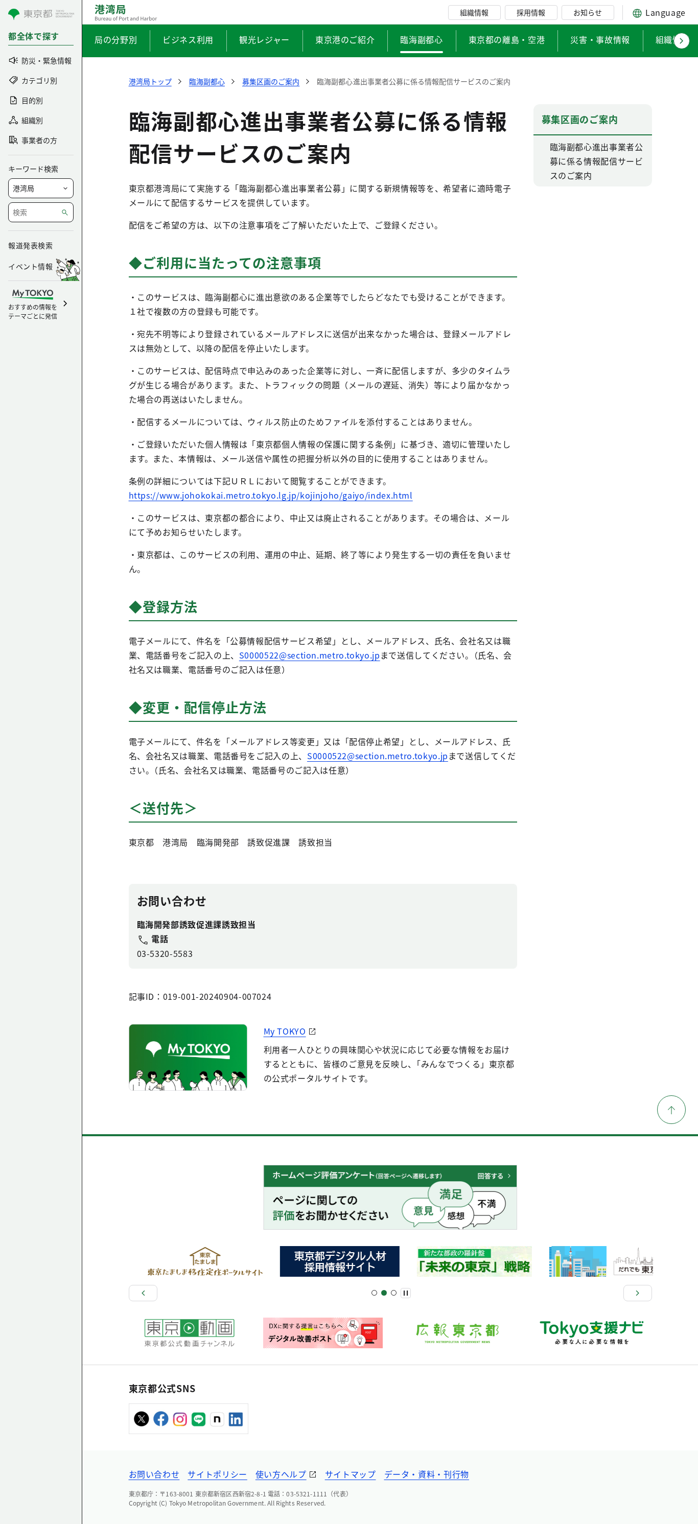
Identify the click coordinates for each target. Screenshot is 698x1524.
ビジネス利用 (188, 39)
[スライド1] (374, 1293)
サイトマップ (350, 1474)
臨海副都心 (421, 39)
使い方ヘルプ (281, 1474)
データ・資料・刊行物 (426, 1474)
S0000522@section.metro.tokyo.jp (309, 655)
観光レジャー (264, 39)
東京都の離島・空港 (507, 39)
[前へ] (143, 1293)
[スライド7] (394, 1293)
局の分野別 (116, 39)
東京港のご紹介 (345, 39)
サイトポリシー (217, 1474)
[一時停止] (406, 1293)
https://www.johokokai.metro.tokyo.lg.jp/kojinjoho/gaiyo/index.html (271, 495)
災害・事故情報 (600, 39)
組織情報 (474, 12)
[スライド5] (384, 1293)
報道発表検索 (30, 245)
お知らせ (587, 12)
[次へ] (637, 1293)
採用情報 (531, 12)
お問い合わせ (154, 1474)
